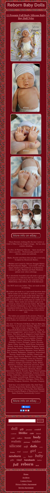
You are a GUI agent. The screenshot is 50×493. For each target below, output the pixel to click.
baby (39, 455)
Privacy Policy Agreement (26, 484)
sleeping (12, 452)
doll (14, 428)
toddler (36, 441)
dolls (33, 446)
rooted (25, 452)
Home (26, 474)
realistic (16, 441)
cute (32, 433)
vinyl (19, 459)
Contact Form (26, 481)
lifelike (23, 433)
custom (13, 434)
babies (39, 460)
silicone (15, 446)
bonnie (28, 438)
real (19, 451)
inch (37, 465)
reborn (27, 464)
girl (33, 451)
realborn (19, 438)
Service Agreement (25, 488)
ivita (24, 457)
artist (41, 447)
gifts (12, 460)
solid (13, 438)
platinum (27, 442)
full (15, 464)
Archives (25, 478)
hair (30, 456)
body (37, 437)
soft (26, 446)
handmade (29, 460)
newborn (15, 456)
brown (38, 434)
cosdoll (37, 429)
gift (22, 429)
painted (40, 452)
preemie (29, 430)
